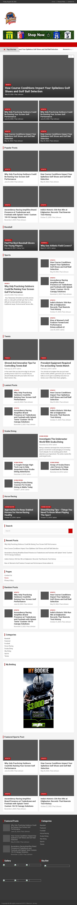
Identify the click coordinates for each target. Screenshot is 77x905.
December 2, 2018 (20, 474)
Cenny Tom (20, 248)
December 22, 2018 (45, 445)
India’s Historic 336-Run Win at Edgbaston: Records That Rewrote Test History (55, 212)
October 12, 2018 (46, 517)
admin (54, 248)
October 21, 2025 (46, 217)
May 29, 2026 (9, 141)
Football (7, 643)
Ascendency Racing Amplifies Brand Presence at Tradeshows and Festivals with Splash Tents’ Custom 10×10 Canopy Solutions (38, 88)
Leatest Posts (10, 385)
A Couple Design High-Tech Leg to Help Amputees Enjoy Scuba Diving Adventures (24, 468)
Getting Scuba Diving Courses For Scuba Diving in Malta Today (23, 484)
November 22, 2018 (56, 472)
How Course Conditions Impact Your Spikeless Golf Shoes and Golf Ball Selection (20, 136)
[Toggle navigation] (5, 44)
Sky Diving (8, 651)
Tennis (7, 336)
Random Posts (11, 587)
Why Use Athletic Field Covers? (56, 245)
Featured (7, 641)
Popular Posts (10, 148)
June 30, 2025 (54, 330)
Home (53, 1)
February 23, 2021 (10, 248)
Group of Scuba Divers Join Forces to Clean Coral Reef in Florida (60, 467)
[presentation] (69, 56)
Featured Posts (11, 821)
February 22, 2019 (10, 369)
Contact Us (71, 1)
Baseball (8, 227)
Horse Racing (10, 496)
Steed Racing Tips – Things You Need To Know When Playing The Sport (56, 512)
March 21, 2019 (45, 248)
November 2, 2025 (13, 94)
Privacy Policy (61, 1)
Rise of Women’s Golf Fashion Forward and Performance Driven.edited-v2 (59, 323)
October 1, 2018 (19, 490)
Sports (10, 81)
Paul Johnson (24, 94)
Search (70, 531)
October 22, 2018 (10, 517)
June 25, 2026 (9, 119)
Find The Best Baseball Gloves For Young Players (20, 244)
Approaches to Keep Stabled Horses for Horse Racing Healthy (19, 512)
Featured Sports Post (14, 737)
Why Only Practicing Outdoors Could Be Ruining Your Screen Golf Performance (20, 114)
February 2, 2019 (46, 369)
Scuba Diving (10, 431)
